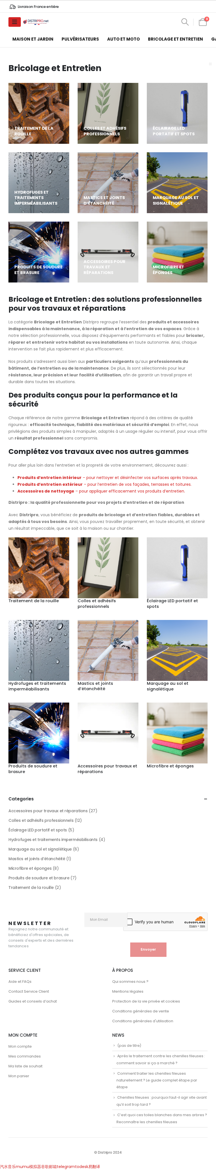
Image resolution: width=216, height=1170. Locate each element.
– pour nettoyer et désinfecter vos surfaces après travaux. (107, 477)
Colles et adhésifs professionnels (40, 820)
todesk (81, 1166)
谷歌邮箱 (49, 1166)
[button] (185, 22)
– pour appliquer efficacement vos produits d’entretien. (101, 491)
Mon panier (18, 1076)
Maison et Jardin (32, 39)
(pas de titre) (129, 1045)
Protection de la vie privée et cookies (146, 1001)
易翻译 (94, 1166)
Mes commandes (24, 1056)
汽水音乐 (8, 1166)
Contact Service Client (28, 991)
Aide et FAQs (20, 981)
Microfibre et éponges (29, 868)
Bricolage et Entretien (175, 39)
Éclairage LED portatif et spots (37, 830)
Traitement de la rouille (31, 887)
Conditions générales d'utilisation (142, 1021)
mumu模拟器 (28, 1166)
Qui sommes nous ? (130, 981)
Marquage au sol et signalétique (40, 849)
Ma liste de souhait (25, 1066)
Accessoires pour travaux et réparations (48, 811)
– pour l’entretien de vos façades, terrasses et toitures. (104, 484)
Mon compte (20, 1046)
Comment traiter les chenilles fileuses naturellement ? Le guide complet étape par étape (156, 1080)
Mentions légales (127, 991)
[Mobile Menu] (14, 22)
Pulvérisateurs (80, 39)
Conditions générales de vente (140, 1011)
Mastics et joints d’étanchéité (36, 859)
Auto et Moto (123, 39)
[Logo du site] (36, 22)
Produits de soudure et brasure (38, 878)
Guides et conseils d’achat (32, 1001)
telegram (66, 1166)
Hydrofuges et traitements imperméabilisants (53, 839)
